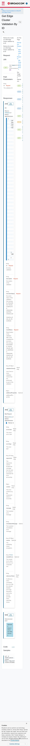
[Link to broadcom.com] (16, 3)
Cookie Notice (15, 740)
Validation (7, 112)
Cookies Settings (15, 743)
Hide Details (10, 104)
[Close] (26, 723)
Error (10, 417)
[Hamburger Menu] (3, 2)
